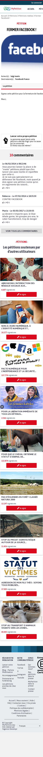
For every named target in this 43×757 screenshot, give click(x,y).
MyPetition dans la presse (32, 685)
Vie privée (31, 704)
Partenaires (21, 717)
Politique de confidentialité (21, 709)
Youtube (20, 679)
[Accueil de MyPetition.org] (12, 9)
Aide (32, 702)
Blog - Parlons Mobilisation (8, 672)
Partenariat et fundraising (8, 681)
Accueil (31, 9)
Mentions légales (21, 712)
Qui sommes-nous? (32, 668)
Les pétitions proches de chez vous (9, 687)
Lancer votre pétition (7, 667)
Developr (13, 730)
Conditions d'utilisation (21, 715)
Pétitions (13, 16)
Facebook (21, 666)
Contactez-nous (18, 704)
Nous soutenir (22, 702)
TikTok (20, 669)
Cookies (21, 707)
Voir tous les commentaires (21, 232)
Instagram (21, 676)
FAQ (9, 704)
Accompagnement (9, 677)
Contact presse (31, 691)
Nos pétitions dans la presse (32, 676)
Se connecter (36, 2)
